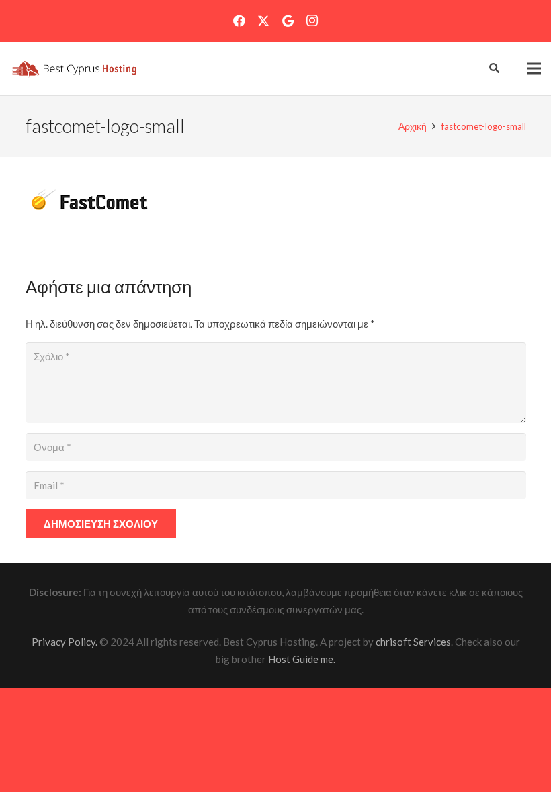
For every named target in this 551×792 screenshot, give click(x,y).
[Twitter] (263, 21)
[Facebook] (239, 21)
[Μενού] (534, 68)
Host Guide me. (301, 659)
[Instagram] (312, 21)
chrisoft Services (413, 642)
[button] (73, 69)
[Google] (288, 21)
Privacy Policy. (64, 642)
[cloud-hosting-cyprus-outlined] (73, 69)
